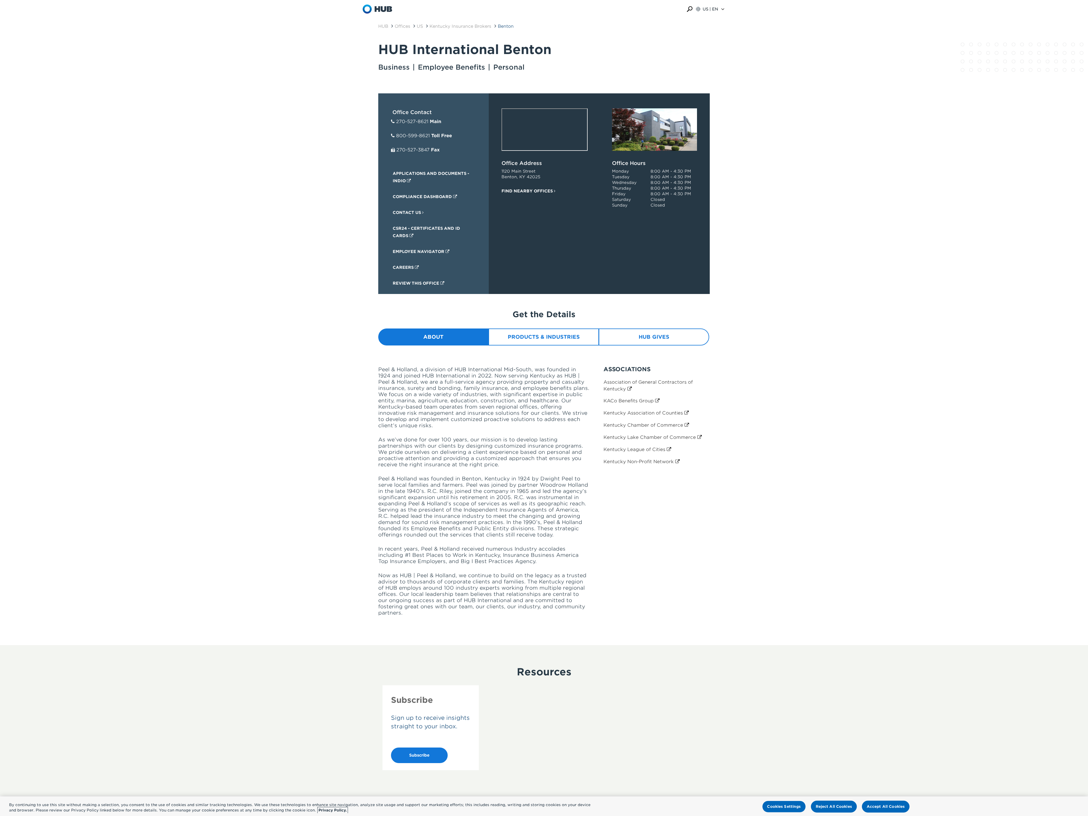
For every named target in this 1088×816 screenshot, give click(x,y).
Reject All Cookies (834, 806)
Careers (404, 267)
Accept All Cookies (886, 806)
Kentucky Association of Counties (644, 413)
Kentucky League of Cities (635, 449)
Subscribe (419, 755)
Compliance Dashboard (423, 196)
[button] (689, 9)
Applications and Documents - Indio (431, 177)
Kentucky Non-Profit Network (639, 461)
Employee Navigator (419, 251)
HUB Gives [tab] (654, 337)
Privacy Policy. (332, 810)
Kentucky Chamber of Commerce (644, 425)
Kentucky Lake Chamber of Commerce (650, 437)
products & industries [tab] (544, 337)
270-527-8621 (412, 121)
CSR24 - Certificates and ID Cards (426, 232)
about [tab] (433, 337)
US (420, 26)
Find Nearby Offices (528, 191)
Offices (402, 26)
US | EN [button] (710, 9)
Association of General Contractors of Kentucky (648, 385)
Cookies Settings (784, 806)
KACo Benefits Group (629, 400)
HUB (383, 26)
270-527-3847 (413, 150)
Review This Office (416, 283)
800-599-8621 (413, 135)
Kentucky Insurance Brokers (460, 26)
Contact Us (407, 212)
